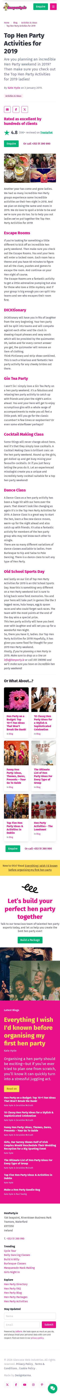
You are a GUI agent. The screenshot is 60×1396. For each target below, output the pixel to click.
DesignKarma (23, 1375)
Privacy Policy (24, 1364)
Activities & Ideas (29, 23)
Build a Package (30, 940)
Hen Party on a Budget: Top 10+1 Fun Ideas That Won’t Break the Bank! (16, 723)
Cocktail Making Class (24, 434)
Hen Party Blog (13, 1292)
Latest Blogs (11, 1010)
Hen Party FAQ (12, 1288)
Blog (15, 23)
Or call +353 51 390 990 (36, 143)
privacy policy (37, 1338)
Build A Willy (11, 1259)
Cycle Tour (10, 1250)
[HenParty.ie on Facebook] (16, 1384)
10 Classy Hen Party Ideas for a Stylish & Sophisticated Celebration (43, 723)
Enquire (40, 6)
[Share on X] (24, 109)
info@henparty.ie (14, 659)
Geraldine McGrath (24, 1105)
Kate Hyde (14, 87)
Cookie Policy (27, 1368)
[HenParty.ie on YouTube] (24, 1384)
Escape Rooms (17, 233)
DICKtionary (15, 310)
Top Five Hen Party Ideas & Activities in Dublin (15, 827)
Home (6, 23)
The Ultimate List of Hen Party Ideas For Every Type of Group (43, 776)
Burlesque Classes (15, 1263)
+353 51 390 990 (15, 1238)
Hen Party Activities (16, 1301)
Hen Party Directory (16, 1284)
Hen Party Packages (15, 1297)
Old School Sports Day (24, 571)
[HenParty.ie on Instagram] (33, 1384)
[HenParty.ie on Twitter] (7, 1384)
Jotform (18, 1331)
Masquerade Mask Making (19, 1267)
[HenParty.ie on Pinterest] (42, 1384)
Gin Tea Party (16, 378)
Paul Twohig (21, 1194)
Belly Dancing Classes (17, 1255)
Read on (12, 1088)
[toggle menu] (53, 6)
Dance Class (15, 490)
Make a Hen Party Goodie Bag (22, 1189)
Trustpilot (46, 132)
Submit (48, 1324)
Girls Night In (12, 1272)
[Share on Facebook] (16, 109)
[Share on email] (7, 109)
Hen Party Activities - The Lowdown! (43, 826)
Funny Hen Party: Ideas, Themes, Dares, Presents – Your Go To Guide (16, 776)
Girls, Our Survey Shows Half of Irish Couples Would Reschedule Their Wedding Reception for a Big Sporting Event (30, 1145)
